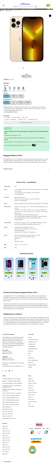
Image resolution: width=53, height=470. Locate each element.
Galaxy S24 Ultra (6, 433)
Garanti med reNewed (33, 339)
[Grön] (8, 277)
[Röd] (31, 279)
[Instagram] (6, 371)
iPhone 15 (30, 387)
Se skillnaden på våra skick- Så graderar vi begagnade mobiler (12, 386)
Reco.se (41, 322)
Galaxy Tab (5, 453)
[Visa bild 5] (29, 68)
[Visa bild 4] (28, 68)
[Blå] (11, 276)
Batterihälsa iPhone (6, 406)
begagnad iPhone (19, 299)
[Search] (36, 6)
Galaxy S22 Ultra (6, 449)
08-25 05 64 (9, 358)
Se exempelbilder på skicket (10, 111)
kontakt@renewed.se (10, 359)
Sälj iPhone (30, 362)
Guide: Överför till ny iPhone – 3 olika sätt (11, 393)
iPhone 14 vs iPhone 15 (7, 411)
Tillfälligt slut (26, 122)
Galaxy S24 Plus (6, 430)
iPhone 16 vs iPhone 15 (7, 413)
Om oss (30, 337)
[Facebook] (2, 371)
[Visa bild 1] (23, 68)
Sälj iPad (30, 367)
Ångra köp (30, 351)
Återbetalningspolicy (33, 348)
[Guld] (7, 276)
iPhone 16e (30, 385)
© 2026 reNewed (7, 461)
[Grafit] (5, 276)
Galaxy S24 (5, 428)
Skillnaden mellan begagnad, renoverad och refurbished (12, 390)
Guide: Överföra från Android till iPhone (11, 395)
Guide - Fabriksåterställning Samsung (10, 400)
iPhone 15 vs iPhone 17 (7, 416)
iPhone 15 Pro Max (32, 392)
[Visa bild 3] (26, 68)
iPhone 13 (32, 269)
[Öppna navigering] (3, 5)
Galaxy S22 (5, 444)
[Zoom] (50, 16)
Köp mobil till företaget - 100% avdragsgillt (12, 383)
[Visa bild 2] (24, 68)
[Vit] (31, 277)
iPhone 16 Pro (31, 381)
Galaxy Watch (5, 451)
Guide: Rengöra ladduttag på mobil (10, 402)
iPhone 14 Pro (44, 269)
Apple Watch (31, 406)
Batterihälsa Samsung (7, 409)
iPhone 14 (30, 397)
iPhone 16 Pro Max (32, 383)
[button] (6, 83)
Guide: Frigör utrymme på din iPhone (10, 404)
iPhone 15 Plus (31, 394)
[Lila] (43, 276)
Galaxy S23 (5, 435)
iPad (29, 404)
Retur (29, 353)
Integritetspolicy (32, 346)
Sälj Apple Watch (32, 364)
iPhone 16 (30, 378)
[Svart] (33, 277)
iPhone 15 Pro (31, 390)
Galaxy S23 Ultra (6, 440)
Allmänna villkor (31, 344)
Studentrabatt (8, 10)
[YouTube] (9, 371)
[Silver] (9, 276)
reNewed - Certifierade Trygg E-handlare (11, 381)
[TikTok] (12, 371)
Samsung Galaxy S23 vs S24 (9, 418)
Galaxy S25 (5, 426)
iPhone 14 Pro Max (32, 401)
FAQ (29, 355)
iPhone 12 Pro (20, 269)
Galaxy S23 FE (5, 442)
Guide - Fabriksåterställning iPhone (10, 397)
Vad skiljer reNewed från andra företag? (11, 378)
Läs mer (6, 139)
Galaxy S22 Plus (6, 447)
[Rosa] (35, 277)
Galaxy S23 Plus (6, 437)
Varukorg (49, 5)
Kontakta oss (31, 357)
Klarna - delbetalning (33, 360)
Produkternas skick (8, 168)
